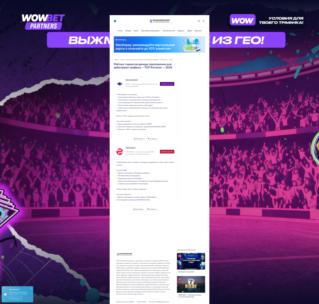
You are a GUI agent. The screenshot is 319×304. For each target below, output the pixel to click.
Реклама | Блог (142, 302)
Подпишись (15, 298)
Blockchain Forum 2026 (186, 272)
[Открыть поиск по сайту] (203, 21)
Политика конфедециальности (159, 302)
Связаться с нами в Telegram (125, 302)
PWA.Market (131, 147)
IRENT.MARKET (132, 80)
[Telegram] (115, 21)
